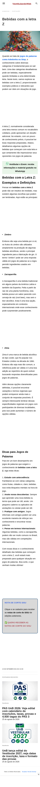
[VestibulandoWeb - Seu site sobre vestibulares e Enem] (22, 3)
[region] (19, 108)
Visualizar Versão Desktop (29, 771)
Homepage (6, 11)
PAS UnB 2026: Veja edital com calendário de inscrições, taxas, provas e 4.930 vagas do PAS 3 (19, 712)
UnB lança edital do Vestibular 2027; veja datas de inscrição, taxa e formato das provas (19, 754)
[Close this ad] (38, 774)
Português (16, 11)
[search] (36, 3)
